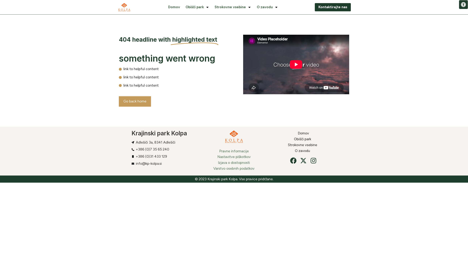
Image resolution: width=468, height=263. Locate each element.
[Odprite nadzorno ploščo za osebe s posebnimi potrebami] (463, 4)
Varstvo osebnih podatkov (233, 168)
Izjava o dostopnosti (234, 163)
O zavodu (265, 7)
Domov (174, 7)
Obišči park (195, 7)
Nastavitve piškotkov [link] (234, 157)
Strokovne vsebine (230, 7)
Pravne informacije (234, 151)
